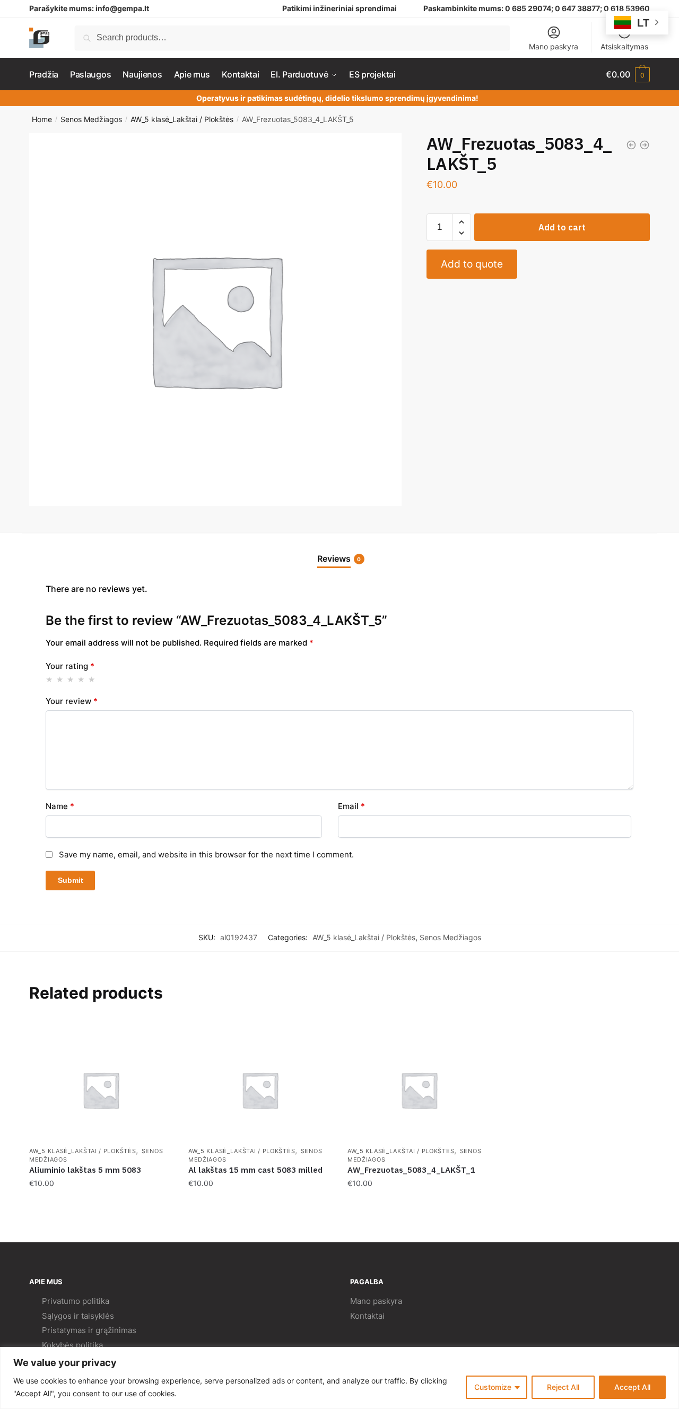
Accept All (632, 1386)
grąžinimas (115, 1330)
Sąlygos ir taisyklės (78, 1316)
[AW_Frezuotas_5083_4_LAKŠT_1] (419, 1089)
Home (42, 119)
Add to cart (562, 227)
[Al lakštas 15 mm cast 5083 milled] (260, 1089)
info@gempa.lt (122, 8)
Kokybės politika (72, 1345)
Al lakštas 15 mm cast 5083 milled (255, 1170)
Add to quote (472, 263)
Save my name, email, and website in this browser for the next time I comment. (206, 854)
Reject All (563, 1386)
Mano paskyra (553, 46)
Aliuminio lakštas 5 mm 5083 (85, 1170)
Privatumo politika (75, 1301)
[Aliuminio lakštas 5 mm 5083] (100, 1089)
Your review (72, 701)
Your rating (70, 666)
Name (60, 806)
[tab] (339, 550)
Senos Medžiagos (91, 119)
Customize (492, 1386)
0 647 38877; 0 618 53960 (602, 8)
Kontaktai (367, 1316)
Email (351, 806)
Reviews (334, 558)
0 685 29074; (529, 8)
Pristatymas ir (67, 1330)
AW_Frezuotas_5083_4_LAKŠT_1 (411, 1170)
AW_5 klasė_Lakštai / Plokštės (181, 119)
